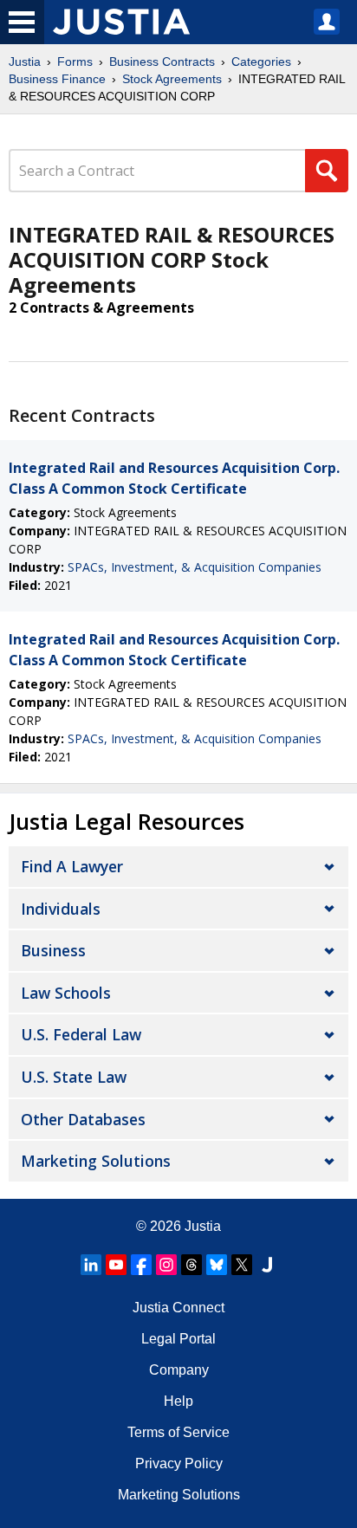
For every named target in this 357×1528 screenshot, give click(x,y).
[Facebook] (141, 1264)
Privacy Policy (179, 1463)
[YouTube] (116, 1264)
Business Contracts (162, 61)
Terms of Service (178, 1432)
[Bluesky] (216, 1264)
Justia (25, 61)
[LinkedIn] (91, 1264)
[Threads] (191, 1264)
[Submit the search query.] (326, 170)
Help (178, 1401)
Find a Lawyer (72, 866)
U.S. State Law (74, 1076)
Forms (75, 61)
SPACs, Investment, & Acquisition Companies (194, 567)
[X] (241, 1264)
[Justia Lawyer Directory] (266, 1264)
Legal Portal (178, 1338)
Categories (261, 61)
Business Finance (57, 79)
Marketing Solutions (96, 1160)
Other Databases (83, 1119)
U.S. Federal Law (81, 1034)
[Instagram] (166, 1264)
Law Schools (66, 992)
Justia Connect (178, 1307)
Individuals (61, 908)
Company (179, 1370)
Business (53, 950)
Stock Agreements (172, 79)
